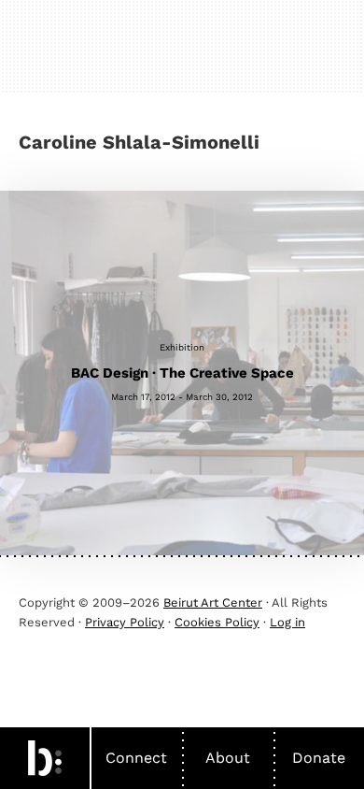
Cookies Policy (217, 622)
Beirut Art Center (212, 602)
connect (136, 758)
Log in (287, 622)
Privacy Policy (124, 622)
